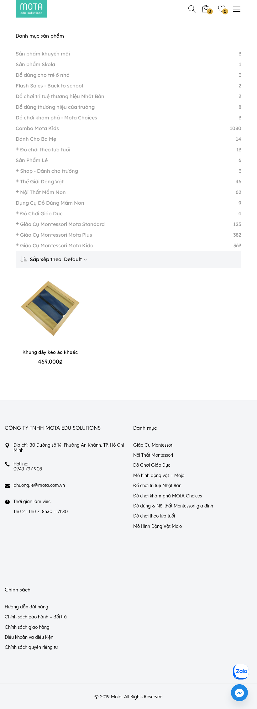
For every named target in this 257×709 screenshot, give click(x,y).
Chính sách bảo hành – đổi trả (36, 617)
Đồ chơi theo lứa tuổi (45, 149)
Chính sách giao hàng (27, 627)
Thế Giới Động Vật (42, 181)
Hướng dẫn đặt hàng (26, 607)
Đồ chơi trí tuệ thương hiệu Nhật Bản (60, 96)
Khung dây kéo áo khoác (50, 352)
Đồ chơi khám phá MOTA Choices (167, 496)
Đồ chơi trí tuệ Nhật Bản (157, 485)
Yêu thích (59, 314)
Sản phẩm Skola (35, 64)
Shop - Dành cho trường (49, 171)
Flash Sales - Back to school (49, 85)
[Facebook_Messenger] (239, 692)
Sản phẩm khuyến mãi (43, 53)
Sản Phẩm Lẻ (32, 160)
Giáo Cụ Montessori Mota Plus (56, 235)
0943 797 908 (27, 469)
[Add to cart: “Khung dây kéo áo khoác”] (41, 314)
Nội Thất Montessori (153, 455)
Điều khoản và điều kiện (29, 637)
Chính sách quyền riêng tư (31, 647)
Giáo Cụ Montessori (153, 445)
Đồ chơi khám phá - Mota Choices (56, 117)
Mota (116, 697)
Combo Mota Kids (37, 128)
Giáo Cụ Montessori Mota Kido (56, 245)
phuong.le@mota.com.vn (39, 485)
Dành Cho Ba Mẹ (36, 139)
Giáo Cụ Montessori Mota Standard (62, 224)
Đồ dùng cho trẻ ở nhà (43, 75)
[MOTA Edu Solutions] (31, 9)
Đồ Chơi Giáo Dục (41, 213)
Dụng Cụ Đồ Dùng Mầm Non (50, 203)
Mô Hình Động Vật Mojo (157, 526)
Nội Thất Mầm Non (43, 192)
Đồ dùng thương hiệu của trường (55, 107)
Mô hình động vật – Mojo (158, 475)
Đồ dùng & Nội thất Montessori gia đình (173, 506)
